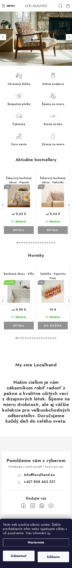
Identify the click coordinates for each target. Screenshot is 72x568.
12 (45, 242)
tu (48, 533)
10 (40, 242)
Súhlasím (53, 557)
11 (43, 242)
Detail (19, 230)
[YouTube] (51, 505)
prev (3, 205)
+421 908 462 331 (39, 481)
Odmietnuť (19, 556)
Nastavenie (36, 542)
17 (55, 338)
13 (47, 242)
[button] (3, 37)
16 (54, 242)
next (69, 205)
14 (49, 242)
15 (52, 242)
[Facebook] (23, 505)
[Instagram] (32, 505)
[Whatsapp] (42, 505)
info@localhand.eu (39, 474)
